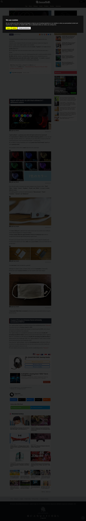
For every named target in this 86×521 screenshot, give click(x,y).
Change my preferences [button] (24, 28)
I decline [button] (14, 28)
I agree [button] (8, 28)
